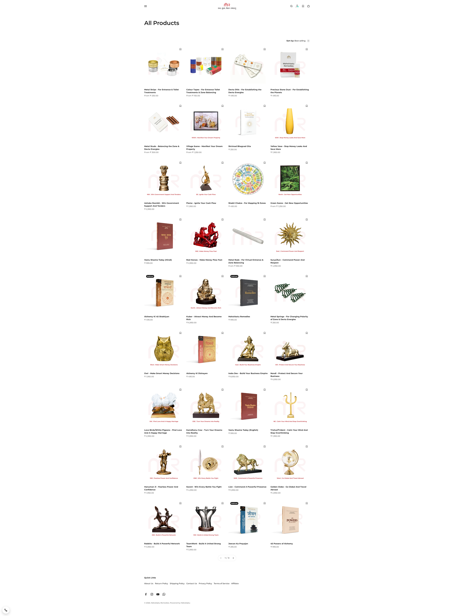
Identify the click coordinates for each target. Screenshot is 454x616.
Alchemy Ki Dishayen (197, 373)
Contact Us (191, 583)
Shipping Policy (177, 583)
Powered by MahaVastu (180, 603)
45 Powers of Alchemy (282, 544)
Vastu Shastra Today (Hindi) (158, 260)
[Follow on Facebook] (145, 594)
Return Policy (161, 583)
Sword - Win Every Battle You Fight (204, 487)
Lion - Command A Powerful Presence (247, 487)
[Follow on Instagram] (151, 594)
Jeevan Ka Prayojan (238, 544)
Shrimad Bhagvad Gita (239, 146)
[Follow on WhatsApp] (164, 594)
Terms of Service (221, 583)
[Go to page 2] (233, 558)
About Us (148, 583)
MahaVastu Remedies (239, 316)
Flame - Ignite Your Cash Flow (201, 203)
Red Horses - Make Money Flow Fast (204, 260)
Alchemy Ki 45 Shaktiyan (156, 316)
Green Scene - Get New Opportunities (289, 203)
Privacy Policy (205, 583)
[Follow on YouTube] (157, 594)
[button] (180, 49)
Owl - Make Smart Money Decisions (161, 373)
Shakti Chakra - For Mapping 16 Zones (247, 203)
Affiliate (235, 583)
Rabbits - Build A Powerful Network (162, 544)
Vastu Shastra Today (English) (243, 430)
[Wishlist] (303, 6)
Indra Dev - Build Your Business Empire (248, 373)
